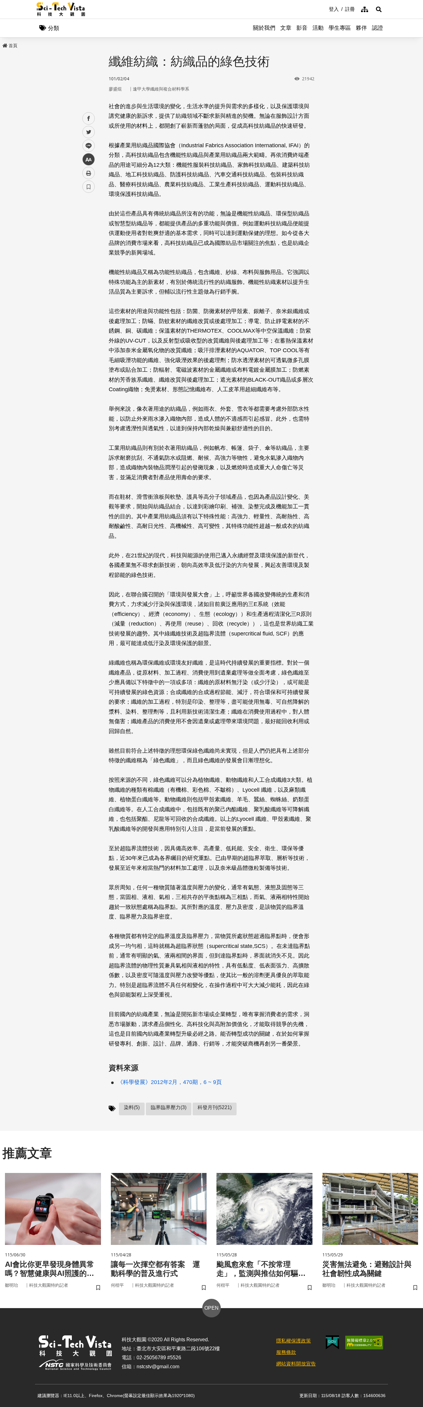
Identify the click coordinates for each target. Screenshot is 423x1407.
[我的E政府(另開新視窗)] (332, 1342)
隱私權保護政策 (293, 1340)
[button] (378, 9)
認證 (377, 28)
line (87, 145)
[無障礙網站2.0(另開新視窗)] (364, 1342)
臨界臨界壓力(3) (168, 1107)
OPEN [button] (211, 1308)
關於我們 (264, 28)
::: (324, 9)
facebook (89, 118)
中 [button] (88, 159)
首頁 (13, 45)
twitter (89, 132)
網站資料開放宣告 (296, 1363)
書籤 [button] (88, 186)
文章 (285, 28)
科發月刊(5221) (215, 1107)
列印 (88, 173)
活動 (318, 28)
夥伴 (361, 28)
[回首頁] (61, 9)
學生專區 (340, 28)
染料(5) (132, 1107)
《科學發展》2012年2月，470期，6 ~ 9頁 (169, 1082)
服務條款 (286, 1352)
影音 (301, 28)
